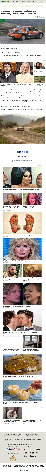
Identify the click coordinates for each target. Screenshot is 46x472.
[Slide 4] (18, 143)
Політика (12, 1)
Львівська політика (7, 5)
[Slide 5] (20, 143)
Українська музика (16, 5)
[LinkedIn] (40, 17)
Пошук (25, 456)
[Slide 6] (22, 143)
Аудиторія (26, 457)
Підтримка (32, 451)
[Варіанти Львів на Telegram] (17, 449)
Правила (32, 455)
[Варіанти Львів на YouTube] (14, 449)
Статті (36, 5)
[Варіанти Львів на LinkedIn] (12, 449)
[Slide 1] (12, 143)
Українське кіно (24, 5)
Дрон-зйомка (31, 448)
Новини (40, 5)
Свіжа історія (31, 5)
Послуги (32, 446)
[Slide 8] (26, 143)
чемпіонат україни (22, 147)
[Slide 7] (24, 143)
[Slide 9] (28, 143)
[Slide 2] (14, 143)
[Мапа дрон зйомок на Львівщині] (13, 458)
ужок (33, 147)
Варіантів (19, 52)
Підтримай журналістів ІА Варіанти (22, 160)
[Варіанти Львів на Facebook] (8, 449)
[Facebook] (35, 17)
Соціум (28, 1)
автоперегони (16, 147)
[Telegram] (42, 17)
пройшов (13, 109)
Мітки (25, 453)
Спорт (32, 1)
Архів (25, 455)
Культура (18, 1)
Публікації (26, 446)
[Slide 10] (30, 143)
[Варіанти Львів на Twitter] (10, 449)
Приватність (33, 456)
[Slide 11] (32, 143)
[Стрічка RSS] (19, 449)
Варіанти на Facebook (22, 156)
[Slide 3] (16, 143)
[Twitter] (37, 17)
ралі (26, 147)
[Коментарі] (44, 17)
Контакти (32, 452)
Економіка (23, 1)
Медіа (25, 452)
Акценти (26, 448)
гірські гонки (30, 147)
